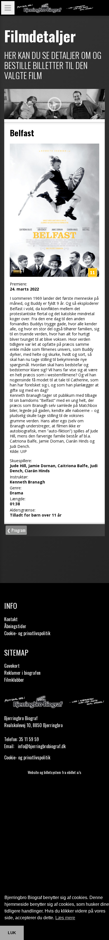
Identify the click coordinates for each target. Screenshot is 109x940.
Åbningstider (15, 626)
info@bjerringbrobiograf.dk (42, 746)
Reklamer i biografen (22, 672)
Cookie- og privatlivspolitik (27, 633)
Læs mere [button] (65, 917)
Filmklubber (14, 679)
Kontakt (11, 619)
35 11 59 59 (29, 739)
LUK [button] (12, 932)
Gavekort (12, 665)
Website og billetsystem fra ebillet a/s (54, 772)
